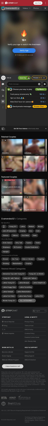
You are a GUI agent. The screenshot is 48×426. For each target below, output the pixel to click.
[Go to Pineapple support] (3, 404)
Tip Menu (40, 89)
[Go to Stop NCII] (14, 403)
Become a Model (7, 352)
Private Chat (39, 106)
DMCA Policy (29, 329)
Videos (27, 8)
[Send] (44, 84)
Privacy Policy (29, 322)
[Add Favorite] (3, 78)
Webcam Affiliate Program (10, 360)
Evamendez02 (7, 219)
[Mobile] (4, 226)
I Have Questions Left (12, 366)
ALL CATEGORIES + (26, 300)
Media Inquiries (9, 333)
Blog (5, 325)
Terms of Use (29, 325)
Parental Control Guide (32, 337)
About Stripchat (9, 322)
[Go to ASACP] (12, 398)
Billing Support (29, 356)
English (37, 311)
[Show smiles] (39, 84)
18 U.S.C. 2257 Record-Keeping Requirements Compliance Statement (23, 410)
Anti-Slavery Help (30, 341)
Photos (37, 8)
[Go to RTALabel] (4, 398)
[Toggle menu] (2, 3)
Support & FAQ (29, 352)
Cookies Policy (29, 333)
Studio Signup (6, 356)
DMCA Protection (30, 360)
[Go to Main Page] (14, 3)
